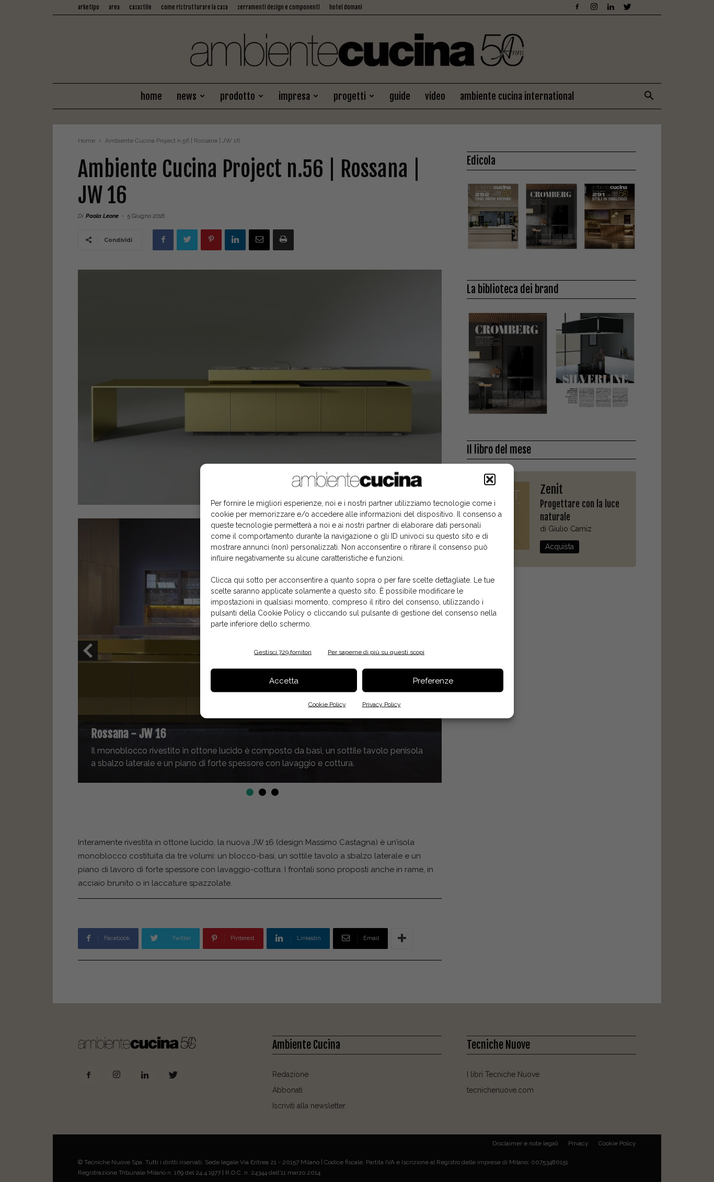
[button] (490, 479)
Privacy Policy (381, 704)
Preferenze (433, 680)
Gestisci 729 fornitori (283, 652)
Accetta (283, 680)
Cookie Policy (327, 704)
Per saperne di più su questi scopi (376, 652)
